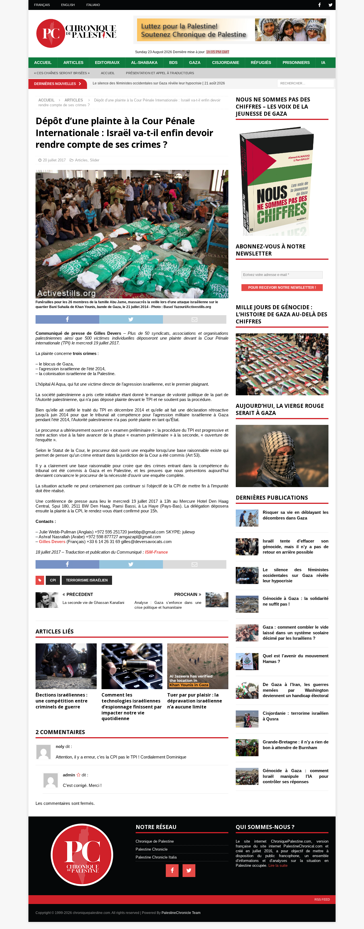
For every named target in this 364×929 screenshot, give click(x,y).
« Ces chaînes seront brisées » (62, 73)
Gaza (194, 62)
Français (42, 5)
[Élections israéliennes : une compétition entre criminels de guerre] (66, 666)
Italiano (93, 5)
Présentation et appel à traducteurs (160, 73)
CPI (53, 580)
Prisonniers (296, 62)
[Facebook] (319, 5)
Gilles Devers (52, 541)
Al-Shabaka (144, 62)
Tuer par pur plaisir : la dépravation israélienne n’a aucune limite (194, 701)
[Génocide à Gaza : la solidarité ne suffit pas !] (247, 604)
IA (323, 62)
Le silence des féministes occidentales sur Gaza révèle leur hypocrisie (295, 575)
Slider (94, 160)
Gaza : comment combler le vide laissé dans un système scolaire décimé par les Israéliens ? (295, 633)
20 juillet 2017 (54, 160)
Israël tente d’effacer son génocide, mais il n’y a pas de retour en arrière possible (295, 546)
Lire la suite (278, 865)
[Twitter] (331, 5)
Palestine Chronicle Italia (156, 857)
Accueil (43, 62)
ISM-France (156, 552)
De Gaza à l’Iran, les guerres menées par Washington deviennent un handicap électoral (295, 690)
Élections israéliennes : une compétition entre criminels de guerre (62, 701)
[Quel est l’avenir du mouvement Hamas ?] (247, 661)
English (68, 5)
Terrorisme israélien (87, 580)
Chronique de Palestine (155, 841)
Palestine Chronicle (151, 849)
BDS (173, 62)
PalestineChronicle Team (181, 913)
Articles (73, 62)
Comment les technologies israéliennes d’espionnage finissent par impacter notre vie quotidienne (132, 707)
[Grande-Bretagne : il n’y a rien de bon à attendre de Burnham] (247, 747)
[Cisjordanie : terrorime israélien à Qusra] (247, 719)
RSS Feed (322, 899)
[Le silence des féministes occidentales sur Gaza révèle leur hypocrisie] (247, 575)
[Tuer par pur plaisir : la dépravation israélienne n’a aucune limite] (197, 666)
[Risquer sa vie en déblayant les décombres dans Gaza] (247, 518)
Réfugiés (261, 62)
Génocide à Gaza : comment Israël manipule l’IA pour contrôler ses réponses (295, 776)
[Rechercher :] (305, 82)
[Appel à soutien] (231, 38)
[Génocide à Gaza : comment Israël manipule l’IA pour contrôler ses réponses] (247, 776)
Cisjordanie (225, 62)
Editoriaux (107, 62)
